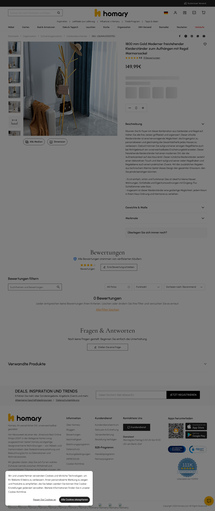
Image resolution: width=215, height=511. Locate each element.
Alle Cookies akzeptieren (74, 499)
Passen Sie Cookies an (44, 499)
